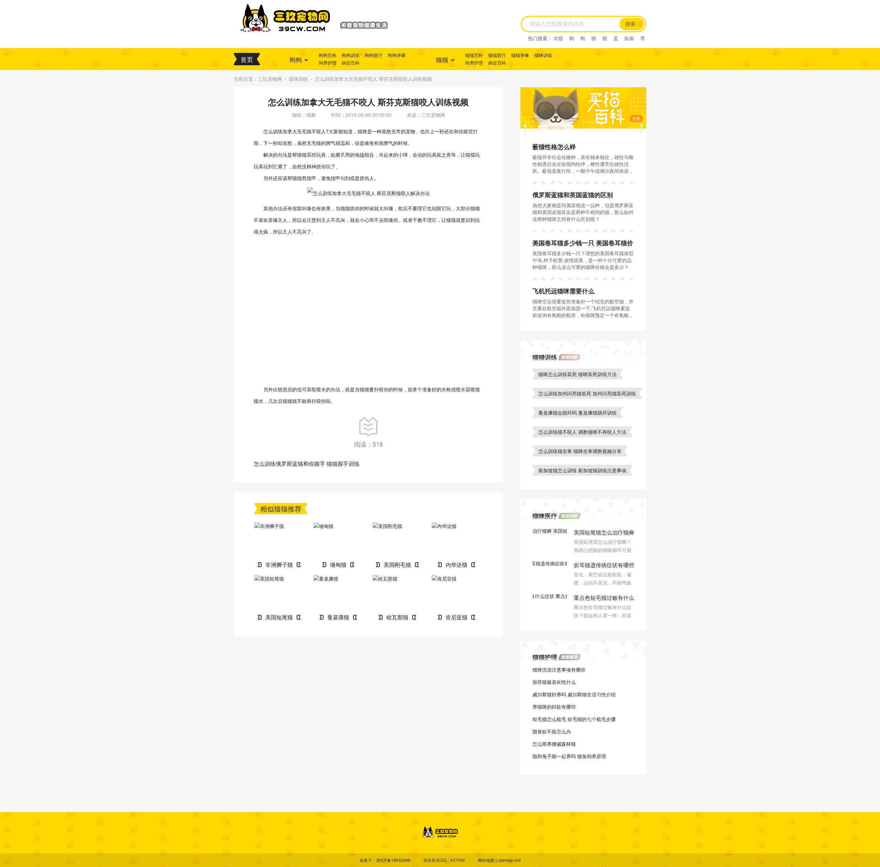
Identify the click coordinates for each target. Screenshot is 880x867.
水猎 (558, 38)
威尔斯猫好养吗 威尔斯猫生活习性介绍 (574, 694)
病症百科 (351, 62)
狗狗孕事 (397, 55)
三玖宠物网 (270, 78)
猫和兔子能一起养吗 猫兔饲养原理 (569, 756)
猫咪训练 (543, 55)
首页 (247, 59)
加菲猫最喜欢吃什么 (554, 681)
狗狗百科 (328, 55)
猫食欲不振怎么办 (551, 731)
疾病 (629, 38)
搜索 (630, 24)
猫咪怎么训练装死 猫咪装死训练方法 (577, 374)
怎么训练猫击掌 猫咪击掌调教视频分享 (580, 451)
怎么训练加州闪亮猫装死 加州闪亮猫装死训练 (587, 393)
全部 (636, 118)
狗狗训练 (351, 55)
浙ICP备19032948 (393, 860)
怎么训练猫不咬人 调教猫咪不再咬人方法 (582, 431)
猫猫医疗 (497, 55)
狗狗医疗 (374, 55)
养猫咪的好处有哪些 (554, 706)
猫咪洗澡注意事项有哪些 (558, 669)
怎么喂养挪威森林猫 (554, 743)
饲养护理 (328, 62)
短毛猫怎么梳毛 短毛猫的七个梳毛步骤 (574, 719)
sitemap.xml (509, 860)
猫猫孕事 (520, 55)
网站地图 (486, 860)
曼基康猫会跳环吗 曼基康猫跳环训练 (577, 412)
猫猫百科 (474, 55)
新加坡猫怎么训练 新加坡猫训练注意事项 (582, 470)
